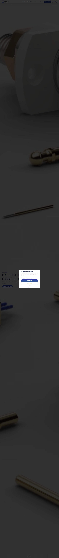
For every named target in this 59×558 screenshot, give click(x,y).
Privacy (29, 287)
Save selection (29, 283)
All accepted (29, 280)
